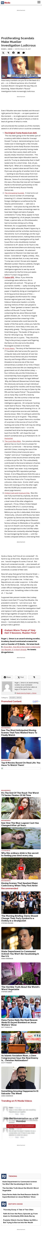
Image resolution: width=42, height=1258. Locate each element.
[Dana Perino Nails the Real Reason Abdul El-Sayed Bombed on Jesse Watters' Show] (21, 1006)
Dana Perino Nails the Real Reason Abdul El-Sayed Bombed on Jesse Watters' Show (19, 1022)
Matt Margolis (6, 1027)
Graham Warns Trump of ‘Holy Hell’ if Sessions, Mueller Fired (20, 631)
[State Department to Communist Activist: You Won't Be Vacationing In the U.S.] (21, 938)
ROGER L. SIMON (15, 697)
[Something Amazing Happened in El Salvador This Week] (21, 1077)
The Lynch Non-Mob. (12, 441)
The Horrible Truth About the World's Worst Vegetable (20, 988)
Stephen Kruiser (7, 923)
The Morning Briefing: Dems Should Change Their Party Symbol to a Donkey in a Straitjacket (19, 918)
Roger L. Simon (6, 49)
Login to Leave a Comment (21, 1126)
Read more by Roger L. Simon (26, 693)
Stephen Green (6, 991)
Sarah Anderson (7, 958)
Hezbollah (8, 438)
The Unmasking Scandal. (14, 193)
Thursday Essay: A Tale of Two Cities (18, 1210)
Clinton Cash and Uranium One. (17, 493)
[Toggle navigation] (39, 2)
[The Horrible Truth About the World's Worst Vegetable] (21, 973)
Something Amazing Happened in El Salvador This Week (19, 1092)
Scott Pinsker (6, 1063)
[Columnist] (8, 686)
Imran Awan (9, 348)
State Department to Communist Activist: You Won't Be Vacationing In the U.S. (20, 953)
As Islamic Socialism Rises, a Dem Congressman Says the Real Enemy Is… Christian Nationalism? (19, 1058)
